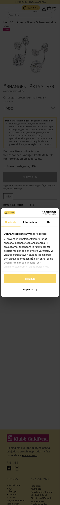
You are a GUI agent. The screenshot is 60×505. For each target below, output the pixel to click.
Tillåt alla (30, 278)
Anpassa (28, 289)
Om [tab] (49, 221)
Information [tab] (30, 221)
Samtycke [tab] (11, 221)
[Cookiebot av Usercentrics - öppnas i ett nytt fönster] (42, 213)
